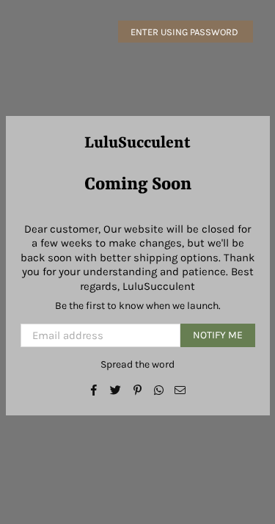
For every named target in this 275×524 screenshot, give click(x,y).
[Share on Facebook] (94, 389)
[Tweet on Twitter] (116, 389)
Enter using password (186, 31)
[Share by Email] (180, 389)
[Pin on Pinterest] (137, 389)
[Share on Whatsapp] (158, 389)
